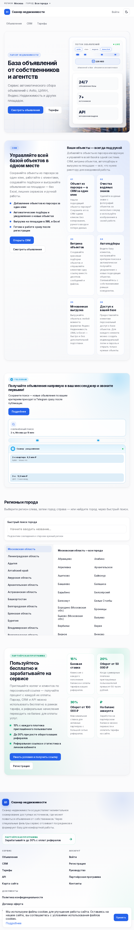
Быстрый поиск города (22, 522)
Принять (121, 917)
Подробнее (19, 411)
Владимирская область (23, 627)
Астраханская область (22, 592)
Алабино (99, 558)
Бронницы (100, 609)
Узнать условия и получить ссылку (35, 756)
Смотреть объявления (25, 110)
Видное (62, 634)
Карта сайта (10, 883)
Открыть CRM (22, 240)
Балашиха (100, 583)
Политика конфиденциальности (22, 897)
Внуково (99, 634)
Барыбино (64, 592)
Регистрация (21, 766)
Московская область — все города (80, 550)
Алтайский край (18, 570)
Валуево (99, 617)
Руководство (77, 870)
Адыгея (12, 563)
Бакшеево (64, 583)
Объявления (14, 23)
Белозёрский (102, 592)
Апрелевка (64, 567)
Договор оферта (12, 903)
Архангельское (103, 567)
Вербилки (63, 625)
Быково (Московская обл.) (70, 617)
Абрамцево (65, 558)
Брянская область (19, 613)
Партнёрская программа (85, 876)
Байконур (100, 575)
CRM (29, 23)
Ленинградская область (23, 556)
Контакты (75, 883)
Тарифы (42, 23)
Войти (115, 11)
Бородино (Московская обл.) (72, 609)
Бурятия (13, 620)
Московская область (21, 549)
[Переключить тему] (126, 12)
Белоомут (64, 600)
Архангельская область (23, 584)
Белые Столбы (103, 600)
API (4, 876)
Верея (98, 625)
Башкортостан (17, 599)
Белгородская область (22, 606)
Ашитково (64, 575)
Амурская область (19, 577)
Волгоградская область (23, 634)
